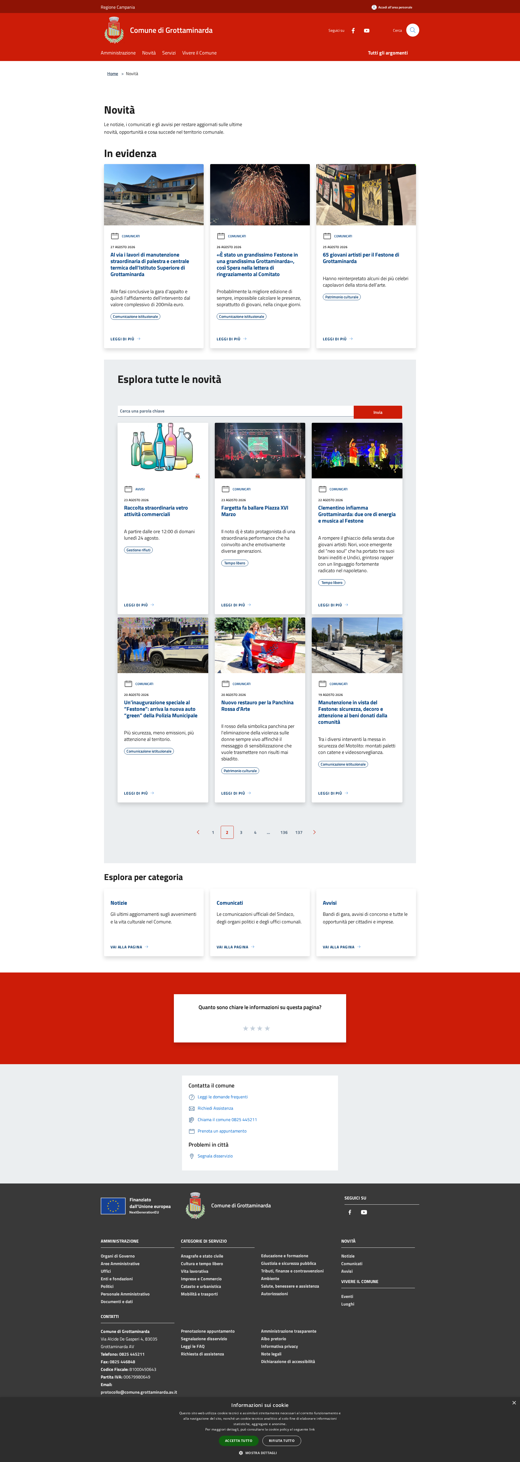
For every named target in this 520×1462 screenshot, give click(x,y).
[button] (260, 1452)
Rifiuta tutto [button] (282, 1440)
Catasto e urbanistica (201, 1286)
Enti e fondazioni (117, 1278)
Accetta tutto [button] (238, 1440)
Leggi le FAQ (192, 1346)
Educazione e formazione (284, 1255)
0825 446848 (122, 1361)
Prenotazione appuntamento (208, 1331)
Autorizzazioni (274, 1293)
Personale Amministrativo (125, 1294)
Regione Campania (118, 7)
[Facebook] (351, 30)
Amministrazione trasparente (288, 1331)
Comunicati (131, 236)
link (312, 1429)
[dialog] (260, 1429)
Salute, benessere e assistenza (290, 1286)
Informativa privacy (279, 1346)
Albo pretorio (273, 1338)
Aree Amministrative (120, 1263)
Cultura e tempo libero (202, 1263)
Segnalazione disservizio (204, 1338)
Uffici (106, 1271)
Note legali (271, 1354)
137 (299, 832)
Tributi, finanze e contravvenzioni (292, 1271)
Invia (377, 412)
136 (284, 832)
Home (112, 73)
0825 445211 (132, 1354)
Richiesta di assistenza (202, 1354)
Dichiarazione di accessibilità (288, 1361)
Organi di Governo (118, 1256)
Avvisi (140, 489)
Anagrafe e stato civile (202, 1256)
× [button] (514, 1403)
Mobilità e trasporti (199, 1294)
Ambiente (270, 1278)
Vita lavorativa (194, 1271)
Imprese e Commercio (201, 1278)
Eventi (347, 1296)
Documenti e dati (117, 1301)
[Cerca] (412, 30)
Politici (107, 1286)
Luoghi (347, 1304)
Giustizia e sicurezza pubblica (288, 1263)
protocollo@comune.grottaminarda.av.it (139, 1392)
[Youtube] (364, 30)
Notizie (348, 1256)
